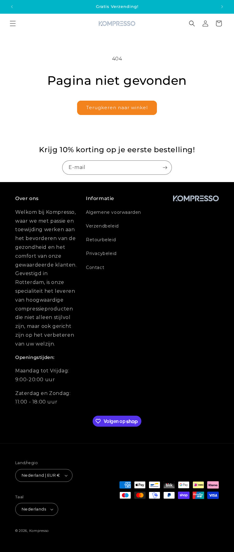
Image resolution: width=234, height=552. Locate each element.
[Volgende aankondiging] (222, 6)
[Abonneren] (165, 167)
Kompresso (39, 531)
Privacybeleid (101, 253)
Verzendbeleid (102, 226)
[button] (13, 23)
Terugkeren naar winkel (117, 107)
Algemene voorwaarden (113, 212)
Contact (95, 267)
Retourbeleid (101, 239)
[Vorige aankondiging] (12, 6)
